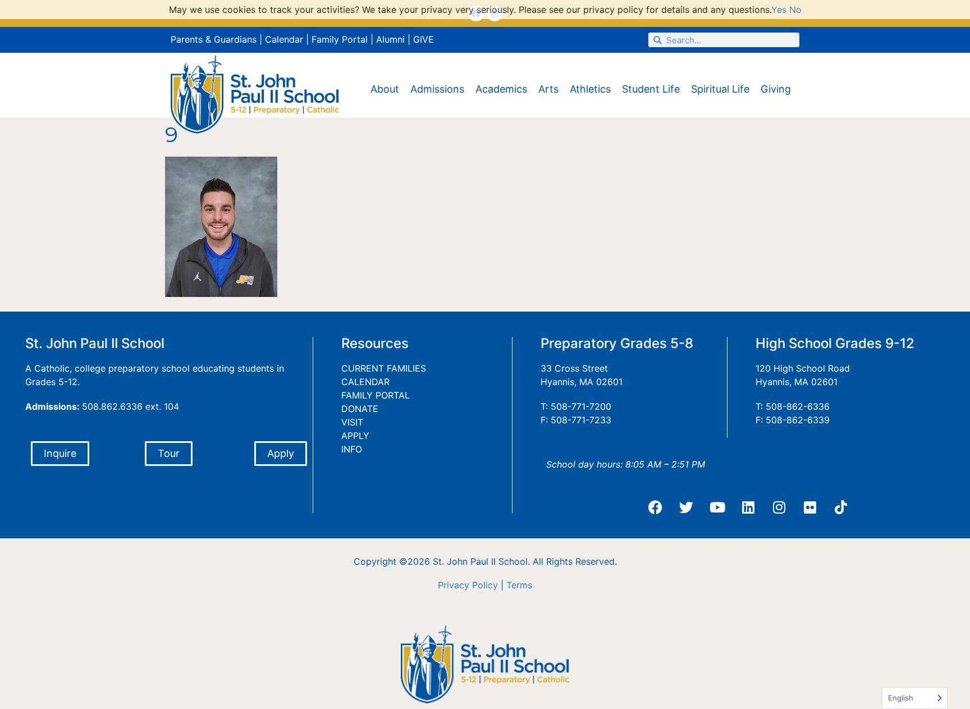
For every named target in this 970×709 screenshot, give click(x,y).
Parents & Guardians (214, 39)
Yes (778, 9)
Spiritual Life (720, 89)
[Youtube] (717, 507)
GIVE (423, 39)
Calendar (284, 39)
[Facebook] (656, 507)
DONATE (359, 408)
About (384, 89)
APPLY (355, 435)
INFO (351, 449)
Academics (501, 89)
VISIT (352, 422)
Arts (548, 89)
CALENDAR (365, 381)
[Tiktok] (841, 507)
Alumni (390, 39)
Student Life (651, 89)
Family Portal (340, 39)
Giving (776, 89)
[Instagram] (779, 507)
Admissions (437, 89)
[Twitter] (686, 507)
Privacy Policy (468, 585)
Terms (519, 585)
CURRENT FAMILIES (383, 368)
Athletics (590, 89)
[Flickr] (810, 507)
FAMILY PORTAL (375, 395)
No (795, 9)
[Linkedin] (748, 507)
